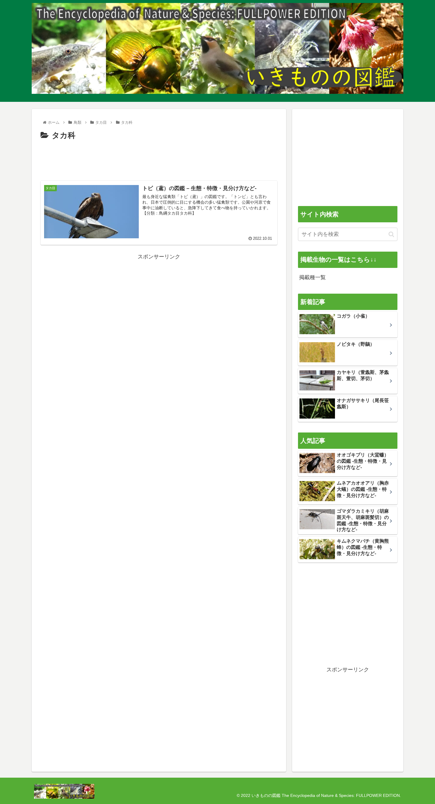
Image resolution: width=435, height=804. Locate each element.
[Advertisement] (159, 158)
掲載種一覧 (312, 277)
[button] (391, 234)
